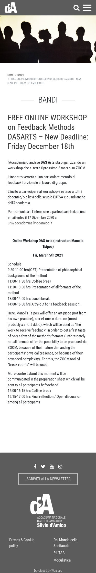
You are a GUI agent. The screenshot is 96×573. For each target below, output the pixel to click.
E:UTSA (59, 553)
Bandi (20, 75)
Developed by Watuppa (48, 570)
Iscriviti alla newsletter (48, 479)
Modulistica (62, 560)
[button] (76, 7)
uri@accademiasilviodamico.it (30, 223)
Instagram (60, 466)
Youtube (52, 466)
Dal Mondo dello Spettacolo (66, 543)
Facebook (35, 466)
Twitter (43, 466)
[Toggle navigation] (87, 7)
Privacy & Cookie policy (21, 543)
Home (10, 75)
